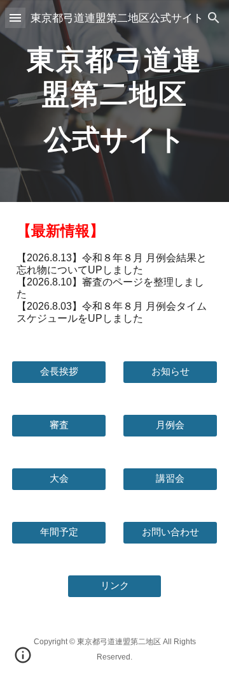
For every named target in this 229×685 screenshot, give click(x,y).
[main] (114, 101)
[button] (15, 17)
